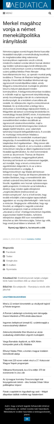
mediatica (30, 239)
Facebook (11, 252)
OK (27, 419)
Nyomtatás (11, 269)
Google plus (11, 260)
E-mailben (11, 265)
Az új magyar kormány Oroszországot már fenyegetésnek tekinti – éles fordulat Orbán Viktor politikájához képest (26, 382)
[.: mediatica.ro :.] (27, 9)
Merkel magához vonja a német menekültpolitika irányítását (22, 32)
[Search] (50, 13)
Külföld (38, 239)
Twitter (9, 256)
